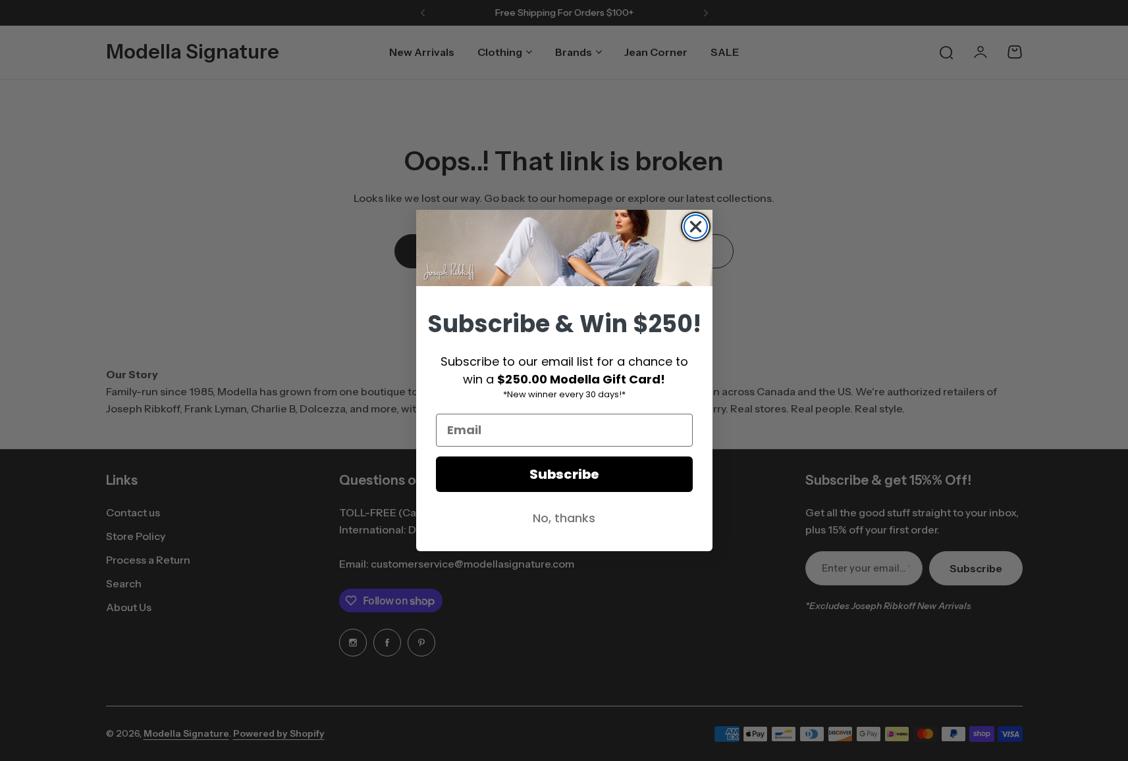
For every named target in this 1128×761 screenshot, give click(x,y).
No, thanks (564, 518)
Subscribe (564, 474)
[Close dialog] (695, 226)
